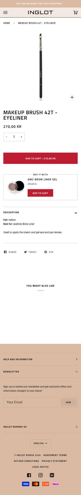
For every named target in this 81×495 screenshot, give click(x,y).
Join (68, 402)
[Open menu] (9, 12)
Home (6, 23)
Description (11, 212)
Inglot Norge (25, 455)
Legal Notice (40, 466)
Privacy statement (54, 461)
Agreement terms (55, 455)
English (39, 443)
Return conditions (26, 461)
